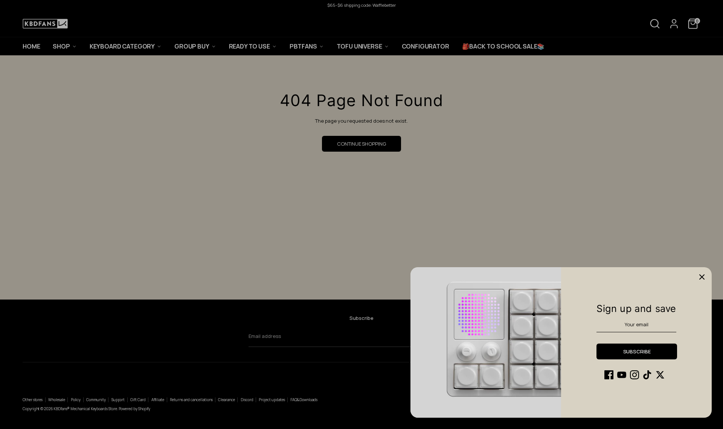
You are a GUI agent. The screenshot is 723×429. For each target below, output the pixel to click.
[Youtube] (621, 374)
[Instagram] (634, 374)
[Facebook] (608, 374)
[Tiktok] (647, 374)
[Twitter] (660, 374)
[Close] (702, 277)
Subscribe (637, 351)
